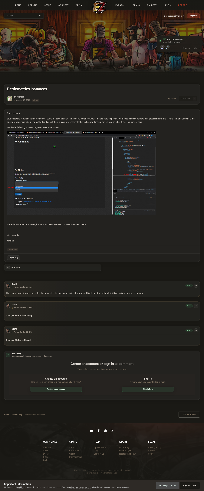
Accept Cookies (168, 485)
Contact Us (99, 454)
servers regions (190, 48)
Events (46, 454)
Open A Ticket (100, 447)
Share (173, 99)
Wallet (72, 454)
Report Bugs (124, 447)
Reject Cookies (190, 485)
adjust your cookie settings (80, 487)
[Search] (40, 16)
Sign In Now (148, 389)
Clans (45, 457)
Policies (151, 450)
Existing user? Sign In (173, 16)
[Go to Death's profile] (8, 285)
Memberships (75, 457)
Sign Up (193, 16)
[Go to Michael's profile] (9, 98)
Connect (47, 447)
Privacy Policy (154, 447)
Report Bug (13, 258)
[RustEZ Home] (99, 7)
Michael (20, 97)
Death (14, 284)
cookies (20, 487)
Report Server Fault (127, 454)
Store (71, 447)
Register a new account (56, 389)
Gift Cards (74, 450)
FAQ (96, 450)
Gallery (46, 460)
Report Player (124, 450)
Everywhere (30, 16)
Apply (45, 450)
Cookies (151, 454)
